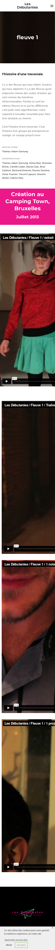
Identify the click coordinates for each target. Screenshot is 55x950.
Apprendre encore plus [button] (16, 940)
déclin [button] (9, 945)
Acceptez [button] (21, 945)
